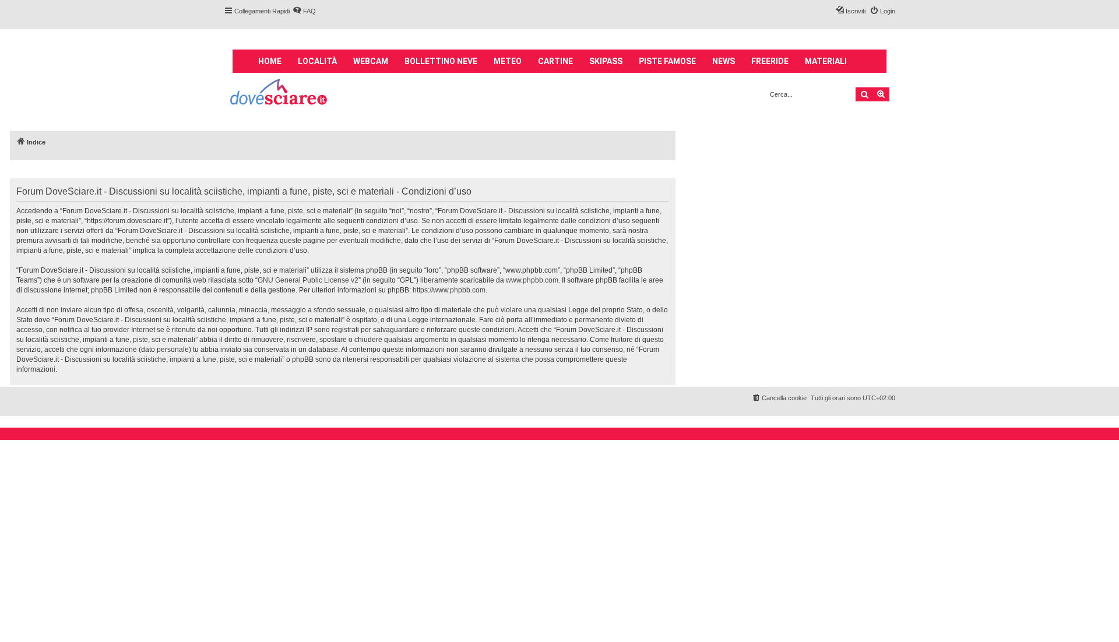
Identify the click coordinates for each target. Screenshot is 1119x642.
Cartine (555, 61)
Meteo (508, 61)
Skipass (605, 61)
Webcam (370, 61)
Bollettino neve (440, 61)
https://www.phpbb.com (449, 290)
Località (317, 61)
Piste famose (667, 61)
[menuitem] (304, 11)
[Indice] (279, 93)
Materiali (826, 61)
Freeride (770, 61)
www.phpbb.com (532, 280)
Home (269, 61)
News (723, 61)
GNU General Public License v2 (308, 280)
